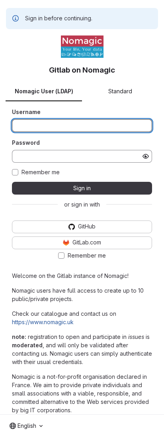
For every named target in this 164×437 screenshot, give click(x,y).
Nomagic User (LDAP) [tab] (44, 91)
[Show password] (145, 156)
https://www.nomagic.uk (43, 322)
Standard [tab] (120, 91)
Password (26, 142)
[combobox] (26, 426)
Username (26, 111)
